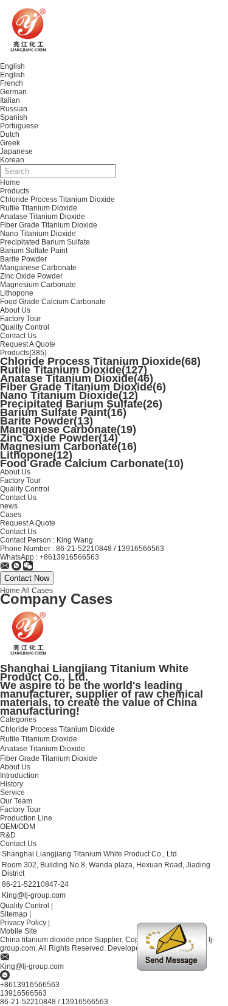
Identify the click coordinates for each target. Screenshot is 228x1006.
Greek (10, 143)
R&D (8, 835)
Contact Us (18, 335)
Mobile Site (18, 931)
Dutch (9, 134)
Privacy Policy (23, 922)
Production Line (26, 818)
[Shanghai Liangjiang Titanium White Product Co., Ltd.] (5, 567)
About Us (15, 310)
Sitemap (13, 914)
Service (12, 792)
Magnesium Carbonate (38, 284)
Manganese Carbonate (38, 267)
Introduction (19, 775)
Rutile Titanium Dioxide (38, 208)
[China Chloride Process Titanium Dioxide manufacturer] (30, 30)
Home (10, 182)
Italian (10, 100)
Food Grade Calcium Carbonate (53, 301)
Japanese (16, 151)
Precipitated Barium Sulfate (45, 242)
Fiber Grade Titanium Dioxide (48, 225)
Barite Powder (23, 259)
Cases (10, 514)
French (11, 83)
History (11, 784)
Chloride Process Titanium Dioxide (57, 199)
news (9, 506)
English (12, 75)
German (13, 92)
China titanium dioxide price (46, 939)
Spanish (13, 117)
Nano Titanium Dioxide (38, 233)
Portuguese (19, 126)
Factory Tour (20, 318)
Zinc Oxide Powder (31, 276)
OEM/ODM (17, 826)
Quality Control (24, 327)
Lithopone (16, 293)
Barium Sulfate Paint (33, 250)
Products (14, 191)
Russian (13, 109)
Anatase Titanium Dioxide (42, 216)
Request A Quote (27, 344)
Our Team (16, 801)
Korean (12, 160)
